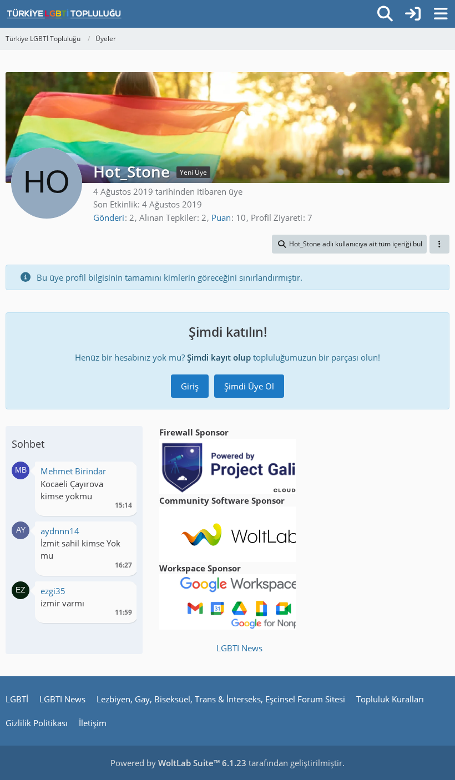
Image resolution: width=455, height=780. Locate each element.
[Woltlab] (239, 533)
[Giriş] (413, 14)
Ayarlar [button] (119, 474)
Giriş (190, 386)
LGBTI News (239, 648)
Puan (221, 217)
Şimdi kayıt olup (219, 357)
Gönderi (108, 217)
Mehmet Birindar (73, 471)
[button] (349, 244)
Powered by (178, 762)
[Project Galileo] (239, 465)
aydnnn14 (60, 530)
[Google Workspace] (239, 600)
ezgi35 (53, 590)
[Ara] (385, 14)
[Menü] (440, 14)
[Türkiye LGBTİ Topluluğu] (64, 14)
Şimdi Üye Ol (249, 386)
